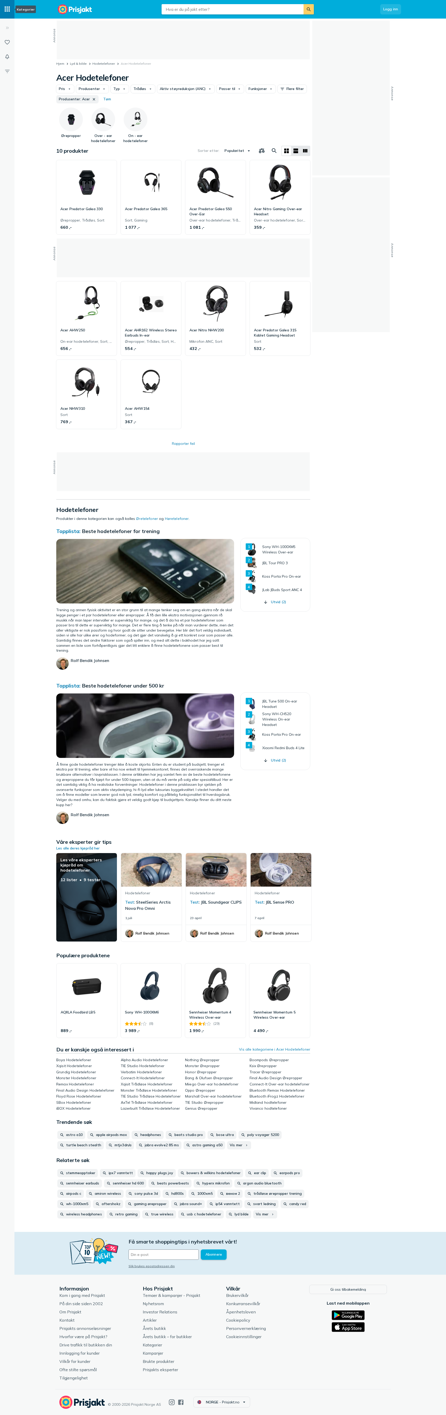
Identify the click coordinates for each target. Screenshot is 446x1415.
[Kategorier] (7, 9)
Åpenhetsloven (241, 1311)
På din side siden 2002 (81, 1303)
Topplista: (68, 531)
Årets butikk (154, 1328)
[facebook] (180, 1402)
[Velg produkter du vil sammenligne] (262, 151)
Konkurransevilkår (243, 1303)
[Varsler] (7, 57)
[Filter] (7, 71)
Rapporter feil (183, 443)
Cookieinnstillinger (243, 1336)
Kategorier (152, 1344)
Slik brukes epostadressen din (152, 1266)
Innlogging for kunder (79, 1353)
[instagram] (171, 1402)
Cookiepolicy (238, 1320)
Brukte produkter (158, 1361)
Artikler (150, 1320)
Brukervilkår (237, 1295)
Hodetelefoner (103, 64)
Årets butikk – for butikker (167, 1336)
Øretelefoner (147, 518)
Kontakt (67, 1320)
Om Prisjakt (70, 1311)
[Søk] (309, 9)
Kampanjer (153, 1353)
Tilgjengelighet (73, 1377)
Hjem (60, 64)
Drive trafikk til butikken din (85, 1344)
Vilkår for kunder (74, 1361)
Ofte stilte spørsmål (78, 1369)
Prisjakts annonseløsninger (85, 1328)
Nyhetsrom (153, 1303)
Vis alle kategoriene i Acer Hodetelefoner (274, 1049)
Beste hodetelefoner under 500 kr (123, 685)
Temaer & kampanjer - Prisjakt (171, 1295)
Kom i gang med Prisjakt (82, 1295)
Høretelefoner (177, 518)
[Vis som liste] (295, 151)
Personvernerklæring (246, 1328)
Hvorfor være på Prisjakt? (83, 1336)
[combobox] (233, 9)
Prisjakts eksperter (160, 1369)
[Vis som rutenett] (286, 151)
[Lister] (7, 42)
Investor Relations (160, 1311)
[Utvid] (7, 28)
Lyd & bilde (78, 64)
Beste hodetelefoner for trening (121, 531)
